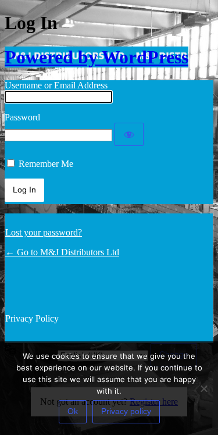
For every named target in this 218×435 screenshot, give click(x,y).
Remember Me (46, 164)
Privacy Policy (32, 318)
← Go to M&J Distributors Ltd (62, 252)
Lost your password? (43, 232)
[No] (203, 388)
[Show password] (129, 134)
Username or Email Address (56, 85)
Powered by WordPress (96, 57)
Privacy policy (126, 411)
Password (22, 117)
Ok (72, 411)
